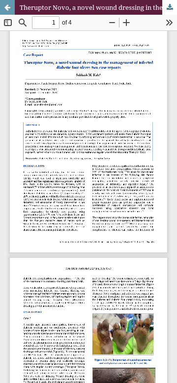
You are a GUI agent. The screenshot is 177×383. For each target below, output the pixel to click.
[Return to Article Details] (7, 7)
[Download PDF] (169, 7)
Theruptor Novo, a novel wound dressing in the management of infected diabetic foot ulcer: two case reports (98, 7)
